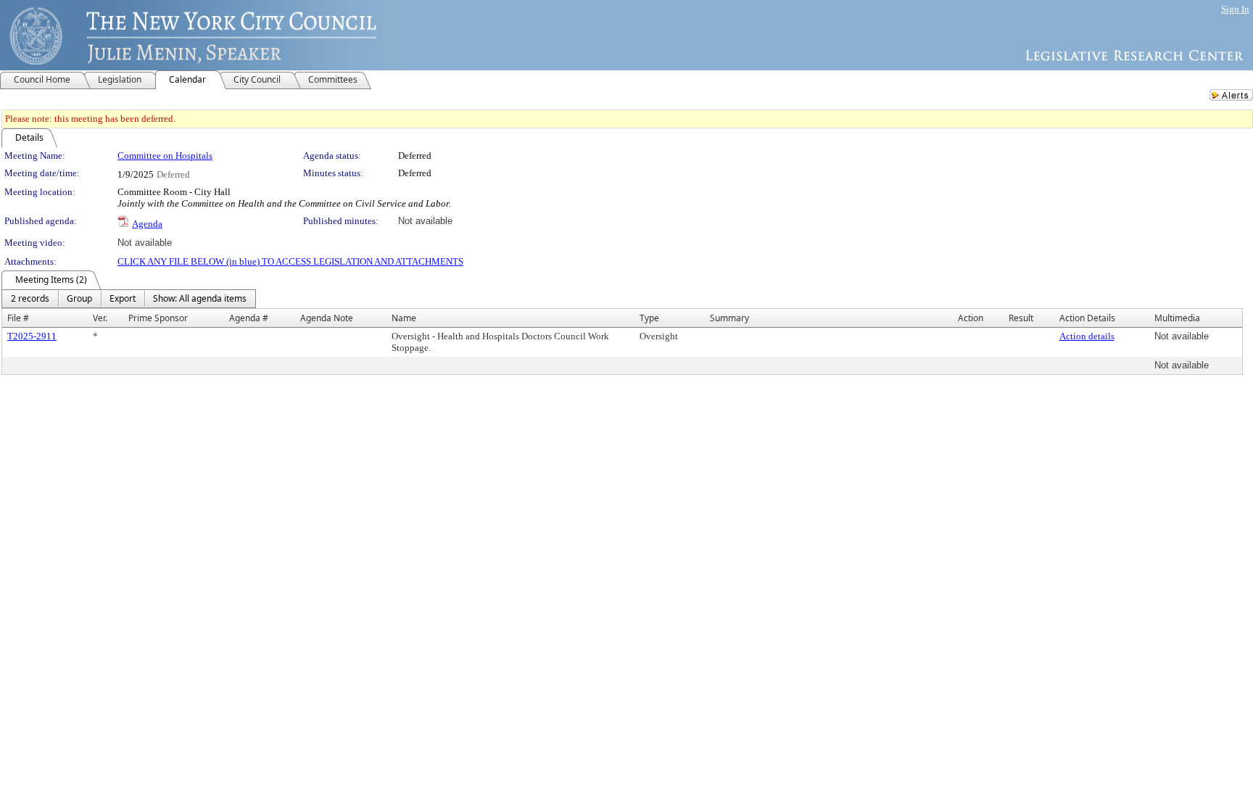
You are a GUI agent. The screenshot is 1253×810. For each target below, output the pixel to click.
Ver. (100, 318)
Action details (1087, 336)
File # (18, 318)
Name (404, 318)
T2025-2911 (32, 336)
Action (970, 318)
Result (1021, 318)
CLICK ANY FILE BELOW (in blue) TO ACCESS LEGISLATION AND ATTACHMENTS (290, 261)
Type (649, 318)
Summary (729, 318)
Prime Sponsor (158, 318)
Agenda (147, 223)
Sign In (1235, 9)
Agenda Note (326, 318)
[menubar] (128, 298)
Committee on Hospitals (164, 155)
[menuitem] (30, 298)
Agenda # (248, 318)
